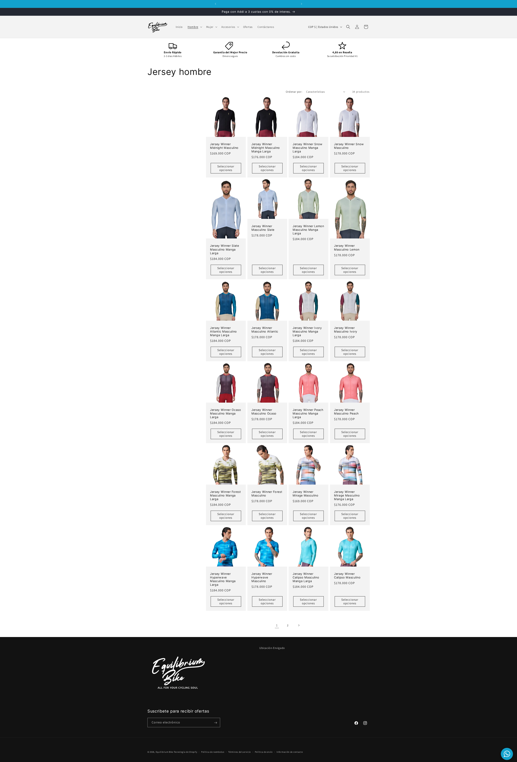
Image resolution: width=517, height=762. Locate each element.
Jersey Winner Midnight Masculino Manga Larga (265, 147)
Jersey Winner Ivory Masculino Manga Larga (307, 331)
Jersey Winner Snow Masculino (349, 145)
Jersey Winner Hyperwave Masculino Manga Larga (223, 579)
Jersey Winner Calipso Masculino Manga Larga (306, 577)
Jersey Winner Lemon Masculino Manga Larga (308, 229)
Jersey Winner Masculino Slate (262, 227)
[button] (194, 27)
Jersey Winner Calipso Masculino (347, 575)
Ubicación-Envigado (272, 648)
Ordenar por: (294, 91)
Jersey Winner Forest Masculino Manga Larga (225, 495)
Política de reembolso (212, 751)
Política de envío (264, 751)
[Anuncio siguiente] (301, 4)
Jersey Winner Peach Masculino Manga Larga (308, 413)
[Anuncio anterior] (215, 4)
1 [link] (277, 625)
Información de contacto (289, 751)
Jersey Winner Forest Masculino (266, 493)
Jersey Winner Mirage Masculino (305, 493)
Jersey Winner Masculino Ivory (345, 329)
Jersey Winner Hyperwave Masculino (261, 577)
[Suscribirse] (215, 722)
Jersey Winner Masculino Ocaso (263, 411)
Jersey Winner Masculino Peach (346, 411)
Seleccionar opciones (225, 168)
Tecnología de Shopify (185, 751)
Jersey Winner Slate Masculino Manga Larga (224, 249)
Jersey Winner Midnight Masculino (224, 145)
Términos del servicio (239, 751)
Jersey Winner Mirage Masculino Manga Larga (347, 495)
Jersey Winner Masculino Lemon (346, 247)
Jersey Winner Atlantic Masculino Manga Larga (223, 331)
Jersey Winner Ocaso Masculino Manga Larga (225, 413)
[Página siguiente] (298, 625)
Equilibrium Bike (164, 751)
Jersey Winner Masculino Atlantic (264, 329)
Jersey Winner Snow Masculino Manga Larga (308, 147)
